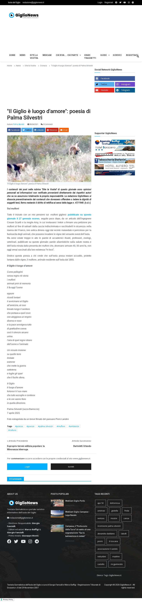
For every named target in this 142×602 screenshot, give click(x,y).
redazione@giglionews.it (33, 2)
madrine (116, 556)
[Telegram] (37, 542)
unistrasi (101, 510)
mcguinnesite (117, 564)
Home (12, 55)
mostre (114, 518)
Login (100, 2)
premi (100, 541)
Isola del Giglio (14, 2)
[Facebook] (9, 542)
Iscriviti (71, 466)
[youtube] (124, 2)
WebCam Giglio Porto (75, 501)
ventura (100, 518)
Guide (103, 55)
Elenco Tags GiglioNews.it (109, 575)
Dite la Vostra (34, 56)
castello (100, 564)
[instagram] (129, 2)
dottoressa (115, 503)
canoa (126, 518)
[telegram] (133, 2)
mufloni (61, 426)
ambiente (74, 426)
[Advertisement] (96, 27)
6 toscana (113, 541)
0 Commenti (48, 124)
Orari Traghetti (90, 56)
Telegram (125, 90)
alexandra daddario (106, 533)
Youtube (104, 90)
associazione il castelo (107, 549)
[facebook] (116, 2)
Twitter (104, 84)
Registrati (109, 2)
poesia (20, 426)
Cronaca (43, 65)
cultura (13, 430)
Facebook (105, 78)
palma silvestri (46, 426)
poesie (31, 426)
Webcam (47, 55)
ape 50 (100, 503)
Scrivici (117, 55)
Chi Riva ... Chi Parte (67, 55)
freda (126, 510)
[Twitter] (16, 542)
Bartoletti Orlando (82, 446)
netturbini (101, 556)
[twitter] (120, 2)
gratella (114, 510)
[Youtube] (23, 542)
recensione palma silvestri (109, 526)
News (22, 55)
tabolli (123, 533)
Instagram (125, 84)
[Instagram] (30, 542)
